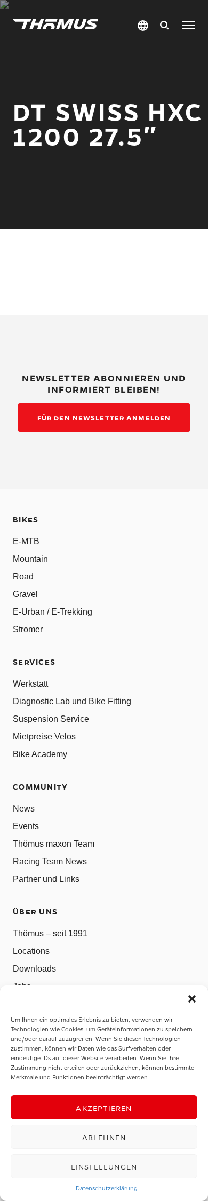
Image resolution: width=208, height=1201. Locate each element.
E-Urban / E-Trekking (52, 611)
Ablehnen (104, 1137)
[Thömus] (55, 24)
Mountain (30, 558)
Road (23, 576)
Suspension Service (51, 718)
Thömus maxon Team (53, 843)
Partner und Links (46, 879)
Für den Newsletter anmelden (104, 417)
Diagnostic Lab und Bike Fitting (72, 701)
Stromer (28, 629)
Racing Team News (50, 861)
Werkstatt (30, 683)
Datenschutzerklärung (107, 1188)
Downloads (34, 968)
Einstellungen (104, 1166)
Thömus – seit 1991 (50, 933)
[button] (192, 998)
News (24, 808)
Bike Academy (40, 754)
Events (26, 826)
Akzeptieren (104, 1107)
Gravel (25, 594)
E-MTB (26, 541)
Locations (31, 951)
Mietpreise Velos (44, 736)
